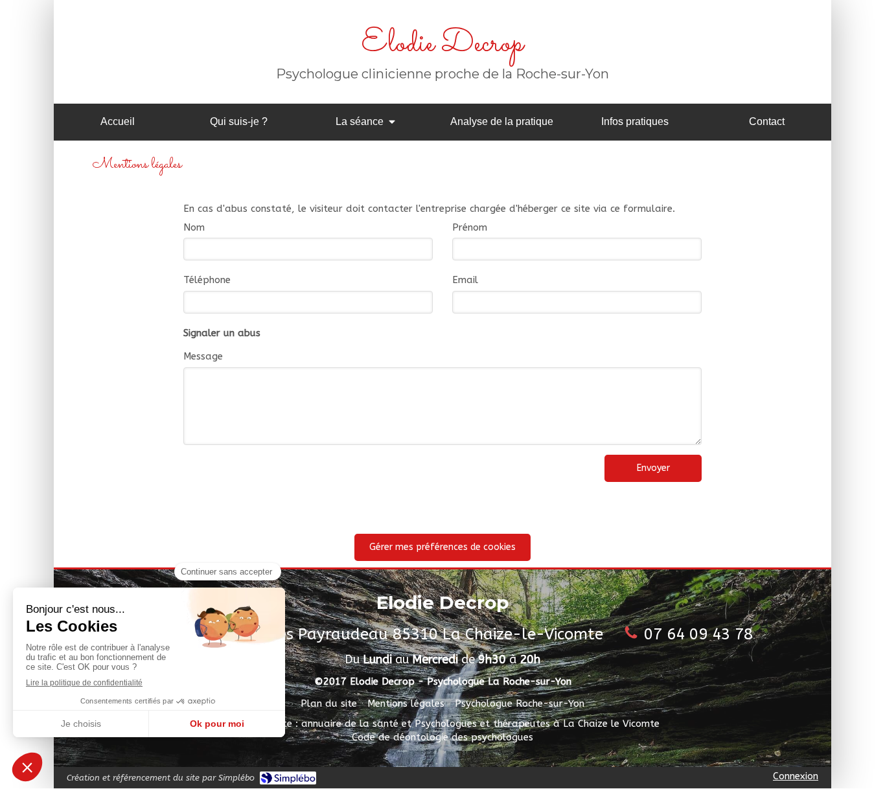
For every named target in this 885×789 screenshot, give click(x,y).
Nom (194, 227)
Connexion (795, 776)
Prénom (469, 227)
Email (465, 280)
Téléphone (207, 280)
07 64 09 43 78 (698, 634)
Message (203, 356)
